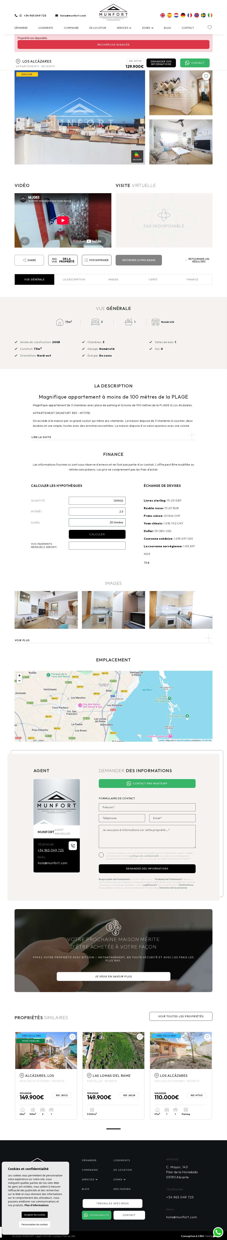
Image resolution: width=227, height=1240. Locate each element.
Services (122, 27)
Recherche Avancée (113, 44)
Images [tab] (113, 279)
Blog (167, 27)
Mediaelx (210, 1236)
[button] (113, 638)
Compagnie (71, 27)
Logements (45, 27)
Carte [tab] (153, 279)
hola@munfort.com (73, 15)
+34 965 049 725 (35, 15)
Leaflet (161, 740)
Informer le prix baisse (138, 260)
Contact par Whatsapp (150, 783)
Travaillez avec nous (112, 1203)
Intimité (47, 1236)
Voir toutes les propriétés (181, 1016)
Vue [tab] (34, 279)
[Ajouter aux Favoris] (206, 76)
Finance (192, 279)
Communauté (99, 1215)
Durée (35, 522)
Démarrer (21, 27)
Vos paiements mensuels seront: (44, 545)
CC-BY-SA (206, 740)
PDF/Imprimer (99, 260)
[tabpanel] (46, 1075)
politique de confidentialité (144, 855)
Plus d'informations (36, 1205)
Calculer (97, 534)
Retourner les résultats (198, 260)
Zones (146, 27)
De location (97, 27)
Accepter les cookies (34, 1214)
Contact (188, 27)
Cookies (56, 1236)
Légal (38, 1236)
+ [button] (19, 675)
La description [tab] (74, 279)
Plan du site (68, 1236)
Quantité (38, 500)
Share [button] (31, 260)
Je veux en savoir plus (113, 976)
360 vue (63, 260)
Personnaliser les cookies (34, 1224)
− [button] (19, 681)
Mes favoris (122, 1189)
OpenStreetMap (183, 740)
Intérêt (36, 511)
